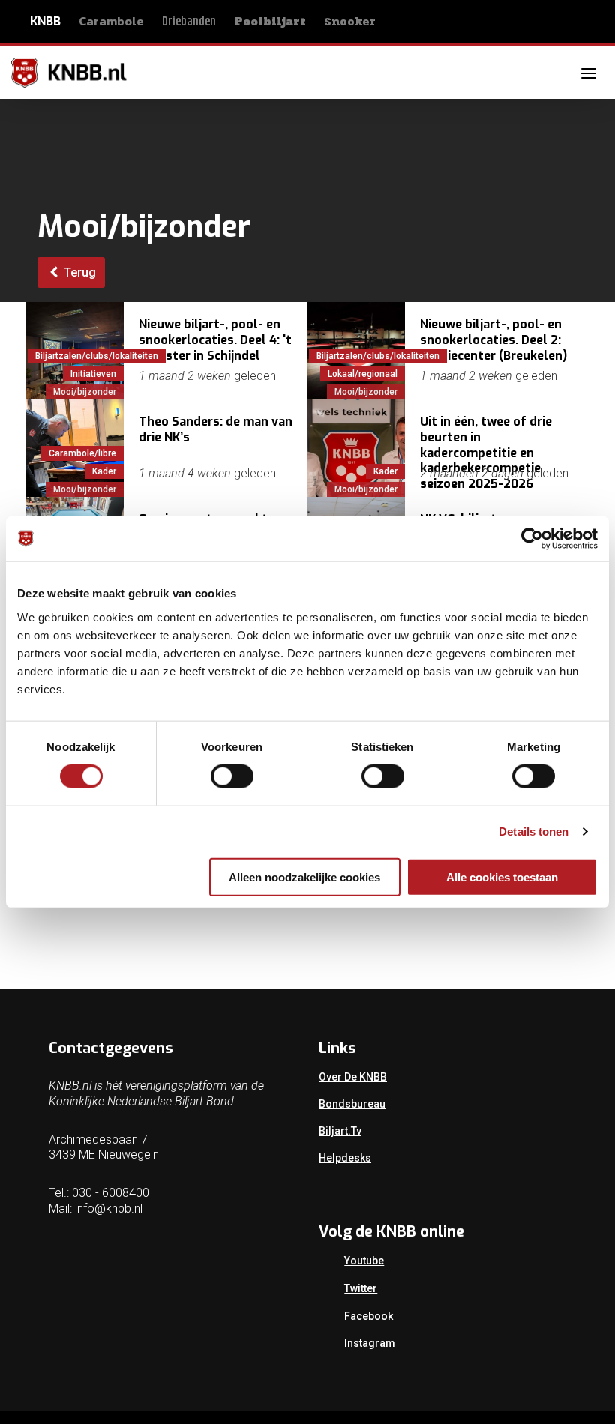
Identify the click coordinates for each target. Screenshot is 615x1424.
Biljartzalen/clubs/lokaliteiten (96, 356)
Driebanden (189, 22)
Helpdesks (345, 1158)
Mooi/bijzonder (84, 392)
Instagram (369, 1343)
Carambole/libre (82, 453)
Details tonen (533, 831)
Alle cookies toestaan (502, 876)
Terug (78, 272)
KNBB (45, 21)
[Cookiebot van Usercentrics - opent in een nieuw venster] (532, 539)
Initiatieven (93, 374)
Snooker (350, 21)
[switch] (232, 776)
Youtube (364, 1261)
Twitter (360, 1288)
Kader (104, 471)
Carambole (111, 21)
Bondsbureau (352, 1104)
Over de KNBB (353, 1077)
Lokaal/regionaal (363, 374)
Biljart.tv (340, 1131)
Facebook (368, 1316)
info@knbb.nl (108, 1208)
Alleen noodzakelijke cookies (304, 876)
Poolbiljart (270, 21)
